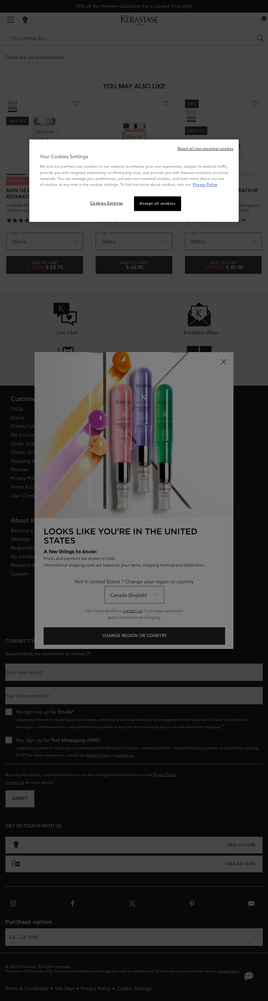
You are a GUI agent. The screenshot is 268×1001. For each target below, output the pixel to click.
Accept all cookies (157, 203)
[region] (134, 180)
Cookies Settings (106, 202)
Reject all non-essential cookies (205, 148)
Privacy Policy (205, 184)
